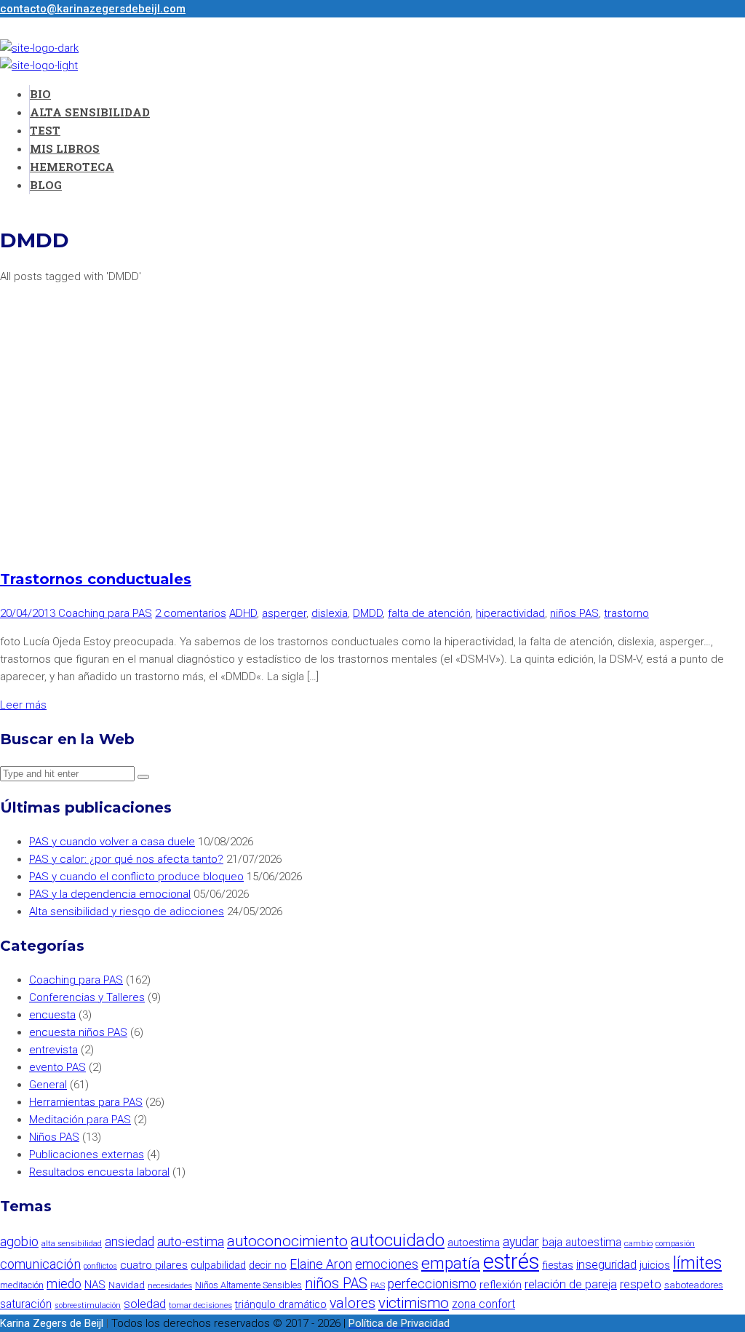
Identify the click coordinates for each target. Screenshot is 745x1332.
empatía (450, 1263)
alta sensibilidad (71, 1243)
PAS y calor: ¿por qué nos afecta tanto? (126, 859)
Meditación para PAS (80, 1119)
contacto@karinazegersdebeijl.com (93, 8)
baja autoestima (581, 1242)
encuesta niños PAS (78, 1032)
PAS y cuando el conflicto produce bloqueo (136, 876)
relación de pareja (571, 1284)
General (48, 1084)
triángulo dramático (281, 1305)
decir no (268, 1265)
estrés (511, 1261)
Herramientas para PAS (86, 1102)
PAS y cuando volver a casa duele (112, 841)
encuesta (52, 1014)
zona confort (483, 1304)
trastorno (626, 613)
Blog (46, 185)
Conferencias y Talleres (87, 997)
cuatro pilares (154, 1265)
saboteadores (693, 1285)
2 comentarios (190, 613)
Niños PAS (54, 1137)
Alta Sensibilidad (90, 112)
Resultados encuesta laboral (99, 1172)
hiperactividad (510, 613)
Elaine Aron (321, 1264)
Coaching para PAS (105, 613)
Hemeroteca (72, 166)
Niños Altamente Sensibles (248, 1285)
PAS (377, 1285)
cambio (638, 1243)
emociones (386, 1264)
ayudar (521, 1242)
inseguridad (606, 1265)
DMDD (368, 613)
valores (352, 1303)
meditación (22, 1285)
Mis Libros (65, 148)
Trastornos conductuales (95, 579)
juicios (655, 1265)
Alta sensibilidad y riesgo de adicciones (126, 911)
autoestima (473, 1243)
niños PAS (574, 613)
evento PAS (57, 1067)
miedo (64, 1284)
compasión (675, 1243)
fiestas (557, 1265)
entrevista (53, 1049)
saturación (26, 1304)
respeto (640, 1284)
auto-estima (190, 1241)
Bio (40, 94)
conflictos (100, 1266)
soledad (145, 1304)
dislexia (329, 613)
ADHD (243, 613)
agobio (19, 1241)
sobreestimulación (88, 1305)
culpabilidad (218, 1265)
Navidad (126, 1285)
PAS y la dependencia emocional (110, 894)
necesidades (170, 1285)
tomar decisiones (200, 1305)
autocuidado (398, 1240)
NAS (94, 1284)
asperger (284, 613)
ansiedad (129, 1242)
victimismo (413, 1303)
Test (45, 130)
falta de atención (429, 613)
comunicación (40, 1264)
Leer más (23, 704)
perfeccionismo (432, 1284)
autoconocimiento (287, 1241)
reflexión (500, 1284)
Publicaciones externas (86, 1154)
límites (697, 1263)
